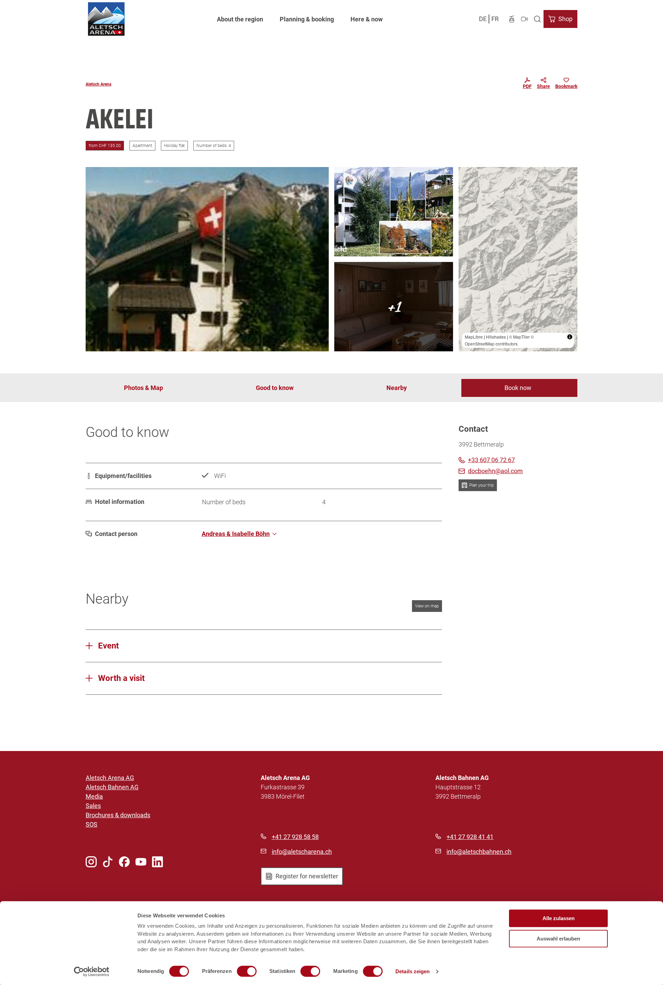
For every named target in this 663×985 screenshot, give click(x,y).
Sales (93, 805)
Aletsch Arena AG (110, 777)
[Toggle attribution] (570, 337)
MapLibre (474, 337)
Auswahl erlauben (558, 939)
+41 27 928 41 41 (469, 836)
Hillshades (496, 337)
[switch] (247, 971)
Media (94, 796)
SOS (91, 824)
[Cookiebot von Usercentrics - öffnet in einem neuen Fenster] (91, 971)
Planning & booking (307, 19)
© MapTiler (519, 337)
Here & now (366, 19)
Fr (495, 18)
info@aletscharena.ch (302, 851)
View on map (427, 606)
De (483, 18)
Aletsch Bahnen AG (112, 787)
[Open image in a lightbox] (207, 259)
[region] (518, 259)
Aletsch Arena (98, 84)
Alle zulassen (558, 918)
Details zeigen (412, 971)
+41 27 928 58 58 (295, 836)
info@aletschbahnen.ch (478, 851)
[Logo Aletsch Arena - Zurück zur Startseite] (106, 19)
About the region (240, 19)
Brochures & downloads (118, 815)
